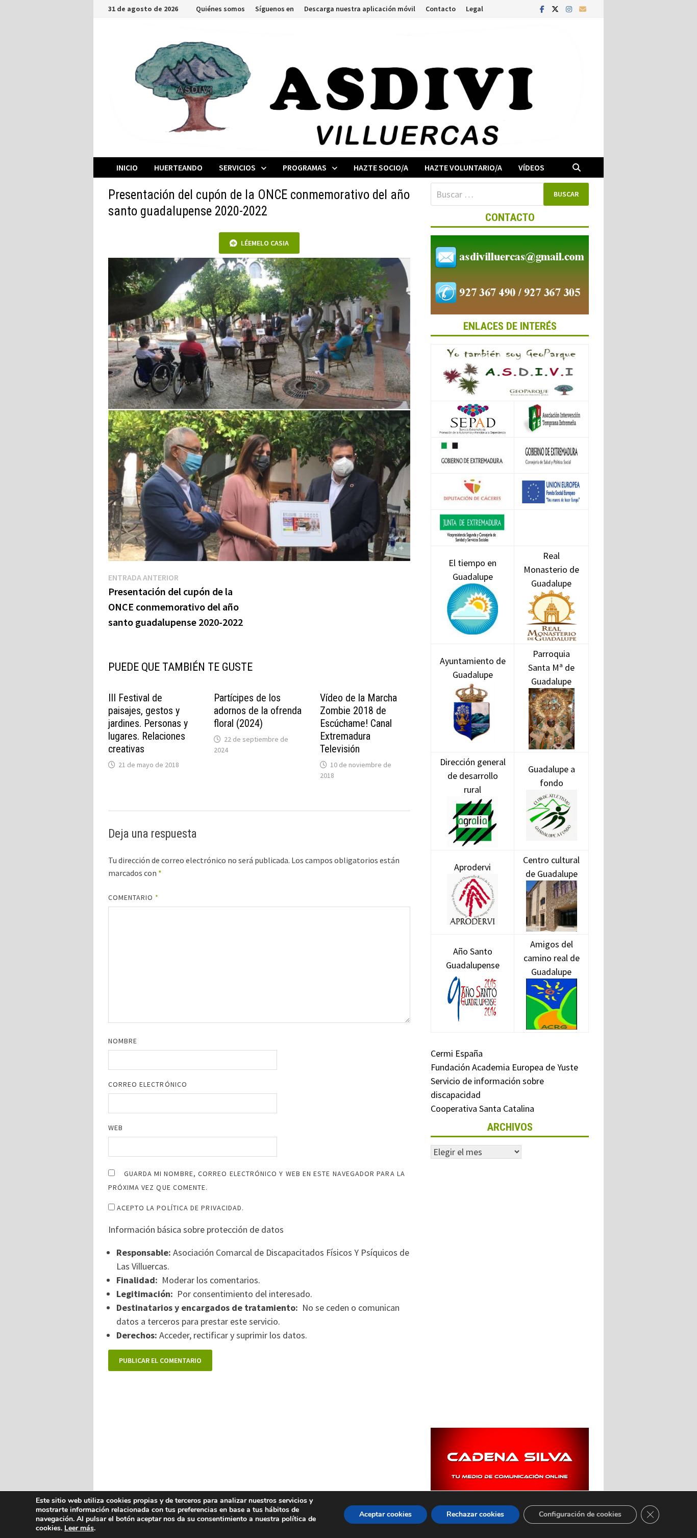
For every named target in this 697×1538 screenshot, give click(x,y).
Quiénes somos (220, 8)
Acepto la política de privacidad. (179, 1207)
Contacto (441, 8)
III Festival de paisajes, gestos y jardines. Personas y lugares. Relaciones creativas (148, 723)
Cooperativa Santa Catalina (482, 1108)
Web (115, 1127)
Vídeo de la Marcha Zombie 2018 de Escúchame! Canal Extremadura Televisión (358, 723)
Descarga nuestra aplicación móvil (359, 8)
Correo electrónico (147, 1084)
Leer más (79, 1528)
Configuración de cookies (580, 1514)
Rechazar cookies (475, 1514)
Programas (305, 167)
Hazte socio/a (381, 167)
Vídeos (531, 167)
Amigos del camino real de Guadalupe (552, 958)
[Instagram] (570, 8)
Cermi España (457, 1053)
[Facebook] (543, 8)
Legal (474, 8)
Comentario (133, 897)
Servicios (237, 167)
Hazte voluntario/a (463, 167)
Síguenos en (274, 8)
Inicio (127, 167)
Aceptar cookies (385, 1514)
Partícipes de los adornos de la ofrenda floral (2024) (258, 710)
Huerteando (178, 167)
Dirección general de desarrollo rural (473, 775)
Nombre (122, 1040)
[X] (556, 8)
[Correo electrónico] (583, 8)
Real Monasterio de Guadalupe (551, 569)
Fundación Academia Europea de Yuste (504, 1067)
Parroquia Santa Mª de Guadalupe (551, 667)
